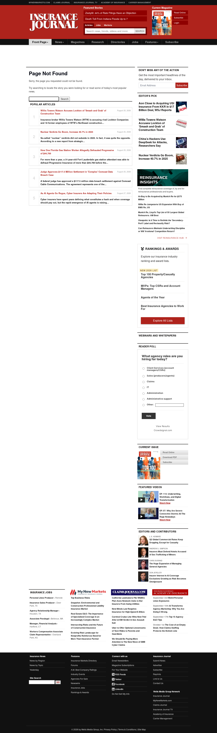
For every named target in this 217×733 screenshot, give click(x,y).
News (58, 42)
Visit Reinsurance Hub (170, 237)
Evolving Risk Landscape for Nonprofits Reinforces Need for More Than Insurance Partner (86, 635)
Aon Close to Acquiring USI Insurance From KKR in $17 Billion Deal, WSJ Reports (156, 106)
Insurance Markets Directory (84, 660)
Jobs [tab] (98, 25)
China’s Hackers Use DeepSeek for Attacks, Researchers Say (153, 142)
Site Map (142, 729)
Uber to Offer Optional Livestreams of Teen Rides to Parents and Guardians (129, 630)
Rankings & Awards (80, 692)
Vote (148, 415)
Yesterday (34, 669)
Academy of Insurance (113, 2)
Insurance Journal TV (85, 2)
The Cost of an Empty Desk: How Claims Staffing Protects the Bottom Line (169, 627)
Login (176, 22)
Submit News (159, 660)
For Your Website (120, 669)
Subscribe (178, 17)
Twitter (118, 679)
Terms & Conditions (127, 729)
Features (151, 42)
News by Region (37, 660)
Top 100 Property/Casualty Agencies (158, 275)
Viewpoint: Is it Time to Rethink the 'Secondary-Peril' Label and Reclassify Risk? (160, 222)
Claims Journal (61, 2)
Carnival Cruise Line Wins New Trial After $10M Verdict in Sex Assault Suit (129, 619)
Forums (74, 665)
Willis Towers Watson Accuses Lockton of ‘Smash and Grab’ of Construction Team (152, 125)
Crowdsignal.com (163, 430)
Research (98, 42)
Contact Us (158, 683)
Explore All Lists (163, 320)
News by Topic (36, 665)
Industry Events (78, 674)
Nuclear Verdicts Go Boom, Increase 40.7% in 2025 (156, 157)
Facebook (120, 684)
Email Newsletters (120, 660)
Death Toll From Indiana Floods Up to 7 (106, 19)
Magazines (78, 42)
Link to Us (157, 678)
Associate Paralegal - (46, 618)
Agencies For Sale (79, 678)
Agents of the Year (153, 297)
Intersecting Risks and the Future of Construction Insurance (87, 626)
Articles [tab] (89, 25)
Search (139, 30)
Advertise (157, 665)
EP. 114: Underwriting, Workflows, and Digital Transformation (170, 498)
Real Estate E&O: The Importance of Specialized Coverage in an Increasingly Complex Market (87, 616)
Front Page (39, 42)
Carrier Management (140, 2)
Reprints (157, 674)
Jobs (135, 42)
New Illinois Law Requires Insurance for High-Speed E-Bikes (128, 610)
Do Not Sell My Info (121, 693)
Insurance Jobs (78, 687)
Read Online (180, 12)
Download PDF (170, 457)
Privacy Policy (110, 729)
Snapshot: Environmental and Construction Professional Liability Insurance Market (87, 605)
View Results (163, 426)
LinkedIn (119, 689)
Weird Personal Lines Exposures (168, 599)
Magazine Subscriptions (123, 665)
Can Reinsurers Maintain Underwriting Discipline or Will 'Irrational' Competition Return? (161, 230)
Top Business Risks (80, 597)
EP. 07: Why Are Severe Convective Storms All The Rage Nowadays (172, 515)
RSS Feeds (120, 674)
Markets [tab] (108, 25)
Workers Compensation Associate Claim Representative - (46, 634)
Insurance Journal (161, 695)
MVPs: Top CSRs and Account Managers (160, 287)
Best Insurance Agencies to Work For (162, 307)
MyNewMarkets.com (39, 2)
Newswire (75, 683)
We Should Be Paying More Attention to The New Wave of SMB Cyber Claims (128, 641)
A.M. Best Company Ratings (84, 669)
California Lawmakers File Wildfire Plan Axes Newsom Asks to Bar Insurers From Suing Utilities (128, 600)
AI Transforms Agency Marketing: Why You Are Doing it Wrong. (168, 608)
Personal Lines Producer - (46, 597)
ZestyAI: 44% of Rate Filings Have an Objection (110, 13)
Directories (118, 42)
